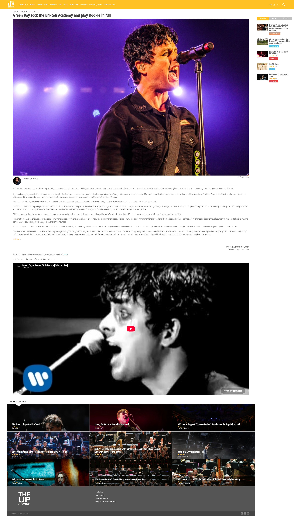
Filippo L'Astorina (31, 179)
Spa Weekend (274, 64)
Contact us (99, 492)
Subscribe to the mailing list (105, 502)
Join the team (100, 495)
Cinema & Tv (23, 5)
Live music (33, 12)
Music (32, 5)
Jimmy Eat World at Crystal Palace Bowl (278, 53)
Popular (263, 18)
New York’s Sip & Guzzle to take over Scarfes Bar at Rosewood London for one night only (279, 27)
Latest (274, 18)
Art (60, 5)
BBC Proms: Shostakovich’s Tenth (278, 75)
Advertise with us (101, 498)
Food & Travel (42, 5)
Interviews (74, 5)
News (65, 5)
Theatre (53, 5)
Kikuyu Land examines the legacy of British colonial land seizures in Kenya (279, 41)
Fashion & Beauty (87, 5)
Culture (16, 12)
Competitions (109, 5)
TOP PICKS (286, 18)
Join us (99, 5)
